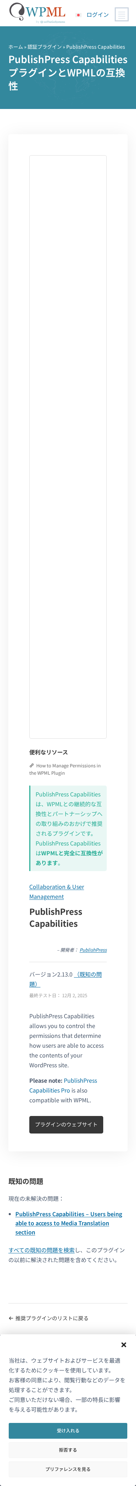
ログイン (97, 14)
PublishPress (93, 949)
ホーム (15, 46)
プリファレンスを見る (68, 1469)
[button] (123, 1344)
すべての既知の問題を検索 (41, 1250)
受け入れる (68, 1430)
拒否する (68, 1449)
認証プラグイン (45, 46)
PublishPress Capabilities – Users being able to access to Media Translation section (68, 1223)
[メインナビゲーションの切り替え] (122, 14)
